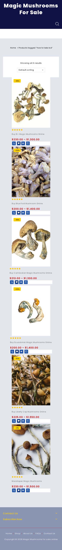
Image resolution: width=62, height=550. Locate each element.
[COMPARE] (28, 143)
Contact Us (49, 533)
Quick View (23, 143)
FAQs (38, 533)
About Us (28, 533)
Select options (14, 143)
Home (13, 48)
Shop (17, 533)
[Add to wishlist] (19, 143)
